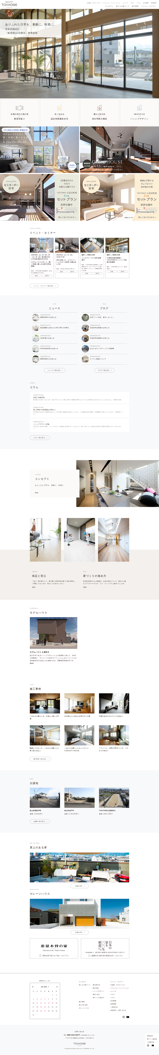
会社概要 (146, 3)
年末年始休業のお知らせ (49, 347)
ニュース (125, 3)
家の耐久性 (96, 985)
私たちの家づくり (122, 6)
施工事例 (135, 6)
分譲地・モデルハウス (93, 3)
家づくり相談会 (152, 1039)
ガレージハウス (84, 1008)
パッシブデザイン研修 (77, 425)
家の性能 (96, 988)
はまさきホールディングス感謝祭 (102, 347)
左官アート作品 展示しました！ (102, 316)
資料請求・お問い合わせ (118, 1010)
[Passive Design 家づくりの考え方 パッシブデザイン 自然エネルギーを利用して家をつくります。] (113, 560)
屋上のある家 (83, 1005)
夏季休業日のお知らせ (48, 316)
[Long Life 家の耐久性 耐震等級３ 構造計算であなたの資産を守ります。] (45, 560)
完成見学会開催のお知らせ (99, 326)
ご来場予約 (150, 1042)
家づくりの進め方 (98, 997)
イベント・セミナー (149, 6)
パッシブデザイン (98, 991)
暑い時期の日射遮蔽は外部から (78, 411)
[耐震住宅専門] (9, 6)
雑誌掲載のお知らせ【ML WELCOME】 (55, 326)
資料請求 (150, 1036)
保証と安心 (96, 994)
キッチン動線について (98, 358)
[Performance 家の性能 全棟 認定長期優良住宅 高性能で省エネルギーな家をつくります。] (79, 560)
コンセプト (109, 6)
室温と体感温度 (78, 397)
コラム (139, 3)
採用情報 (153, 3)
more (36, 492)
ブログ (132, 3)
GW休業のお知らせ (47, 337)
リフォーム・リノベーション (111, 3)
